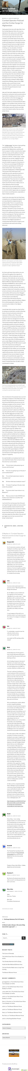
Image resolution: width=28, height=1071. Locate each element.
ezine (3, 103)
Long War (20, 525)
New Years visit (12, 437)
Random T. (10, 873)
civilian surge (8, 145)
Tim (5, 527)
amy (8, 580)
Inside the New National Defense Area (12, 964)
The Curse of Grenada (8, 953)
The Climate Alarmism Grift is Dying (11, 961)
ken (8, 626)
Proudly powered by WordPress (9, 1063)
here (19, 98)
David (8, 813)
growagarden (5, 982)
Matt (8, 647)
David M (9, 845)
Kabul (15, 525)
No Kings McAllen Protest (14, 1018)
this (11, 413)
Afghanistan (8, 525)
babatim (16, 18)
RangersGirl (10, 542)
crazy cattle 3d (6, 991)
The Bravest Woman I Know (9, 972)
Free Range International (11, 10)
